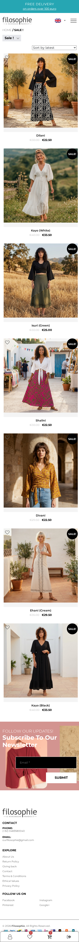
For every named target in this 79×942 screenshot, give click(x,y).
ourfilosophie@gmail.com (18, 840)
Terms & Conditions (14, 876)
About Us (8, 856)
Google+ (45, 905)
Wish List (30, 937)
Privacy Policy (11, 885)
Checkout (69, 941)
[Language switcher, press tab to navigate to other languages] (60, 21)
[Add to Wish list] (7, 57)
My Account (10, 941)
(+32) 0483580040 (13, 830)
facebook (8, 900)
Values (10, 880)
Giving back (9, 866)
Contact (7, 871)
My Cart (49, 937)
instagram (46, 900)
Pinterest (8, 905)
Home (7, 30)
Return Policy (10, 861)
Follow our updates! (27, 731)
